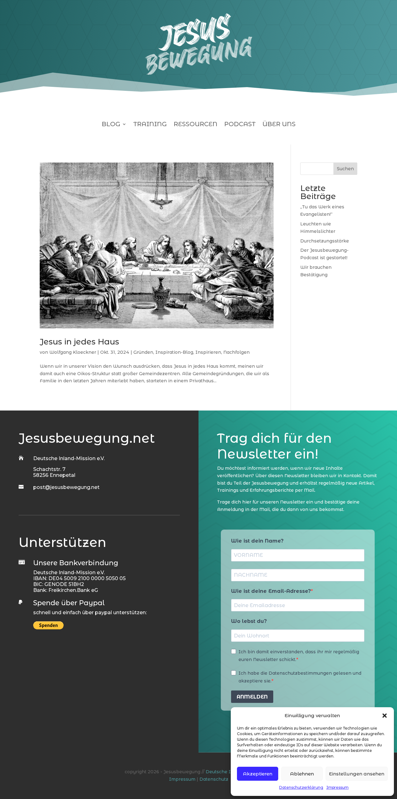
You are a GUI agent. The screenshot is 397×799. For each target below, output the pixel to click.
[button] (384, 715)
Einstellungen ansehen (356, 774)
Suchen (345, 168)
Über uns (279, 125)
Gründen (143, 352)
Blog (111, 125)
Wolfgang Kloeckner (72, 352)
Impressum (337, 787)
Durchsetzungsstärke (324, 241)
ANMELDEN (252, 697)
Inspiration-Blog (174, 352)
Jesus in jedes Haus (79, 342)
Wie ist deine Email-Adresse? (271, 591)
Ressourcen (195, 125)
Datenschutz (213, 779)
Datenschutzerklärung (301, 787)
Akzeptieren (257, 774)
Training (150, 125)
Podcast (240, 125)
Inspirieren (208, 352)
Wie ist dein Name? (257, 541)
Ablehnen (302, 774)
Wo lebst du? (249, 621)
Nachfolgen (236, 352)
